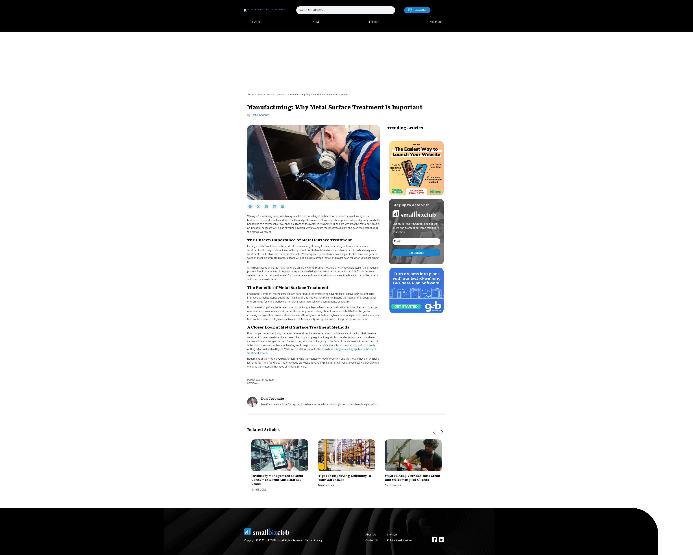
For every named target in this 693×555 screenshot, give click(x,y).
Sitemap (392, 534)
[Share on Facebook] (251, 208)
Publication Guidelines (399, 540)
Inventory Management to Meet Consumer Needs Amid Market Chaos (277, 480)
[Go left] (434, 432)
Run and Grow (265, 94)
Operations (281, 94)
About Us (370, 534)
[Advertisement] (346, 64)
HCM (316, 21)
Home (251, 94)
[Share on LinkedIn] (276, 208)
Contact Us (371, 540)
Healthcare (436, 21)
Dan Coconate (260, 115)
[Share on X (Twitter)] (259, 208)
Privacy (318, 540)
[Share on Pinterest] (267, 208)
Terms (308, 540)
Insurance (256, 21)
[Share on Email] (283, 208)
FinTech (374, 21)
